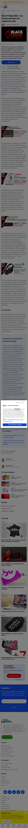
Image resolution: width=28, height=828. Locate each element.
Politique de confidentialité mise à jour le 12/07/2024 (13, 419)
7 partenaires (17, 409)
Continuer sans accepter (20, 402)
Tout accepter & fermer (14, 424)
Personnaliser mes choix (7, 421)
